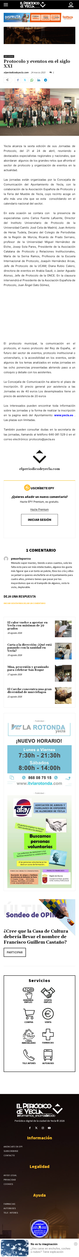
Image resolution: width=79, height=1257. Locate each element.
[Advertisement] (39, 318)
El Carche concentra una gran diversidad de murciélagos (29, 691)
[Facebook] (18, 80)
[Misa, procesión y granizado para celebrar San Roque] (63, 673)
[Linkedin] (39, 80)
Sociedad (8, 56)
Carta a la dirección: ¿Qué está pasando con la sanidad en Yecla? (29, 648)
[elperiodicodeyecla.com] (39, 456)
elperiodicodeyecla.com (16, 72)
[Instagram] (42, 1128)
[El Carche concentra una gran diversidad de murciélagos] (63, 695)
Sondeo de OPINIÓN (37, 915)
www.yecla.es (63, 415)
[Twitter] (25, 80)
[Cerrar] (76, 1244)
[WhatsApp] (32, 80)
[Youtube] (49, 1128)
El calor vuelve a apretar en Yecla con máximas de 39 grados (27, 625)
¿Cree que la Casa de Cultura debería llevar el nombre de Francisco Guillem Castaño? (36, 937)
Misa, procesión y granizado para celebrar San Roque (28, 668)
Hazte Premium (39, 509)
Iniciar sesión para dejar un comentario (25, 603)
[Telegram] (46, 80)
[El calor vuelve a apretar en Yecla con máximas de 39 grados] (63, 629)
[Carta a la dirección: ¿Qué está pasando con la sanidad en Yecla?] (63, 651)
